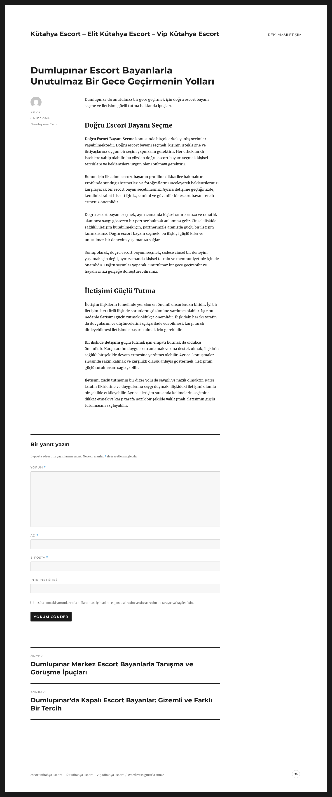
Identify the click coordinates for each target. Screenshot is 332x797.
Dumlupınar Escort (44, 124)
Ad (34, 535)
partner (36, 111)
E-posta (39, 557)
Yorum (38, 467)
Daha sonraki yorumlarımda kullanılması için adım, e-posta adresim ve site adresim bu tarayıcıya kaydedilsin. (115, 603)
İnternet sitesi (44, 579)
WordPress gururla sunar (146, 775)
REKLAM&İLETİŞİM (285, 35)
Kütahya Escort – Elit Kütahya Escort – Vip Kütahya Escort (124, 34)
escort (35, 775)
